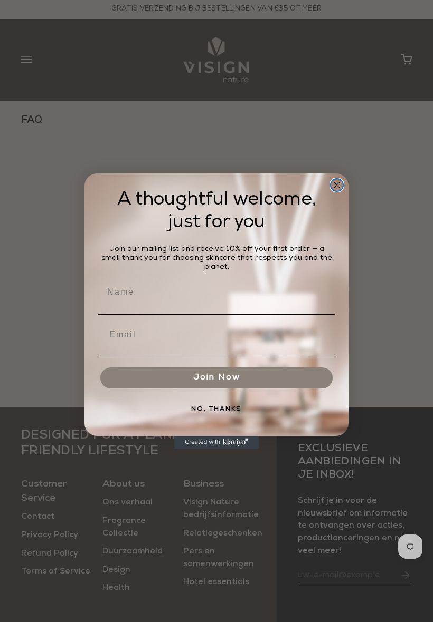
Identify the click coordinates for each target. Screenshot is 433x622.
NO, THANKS (216, 409)
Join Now (216, 378)
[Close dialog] (337, 185)
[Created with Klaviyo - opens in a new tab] (216, 442)
